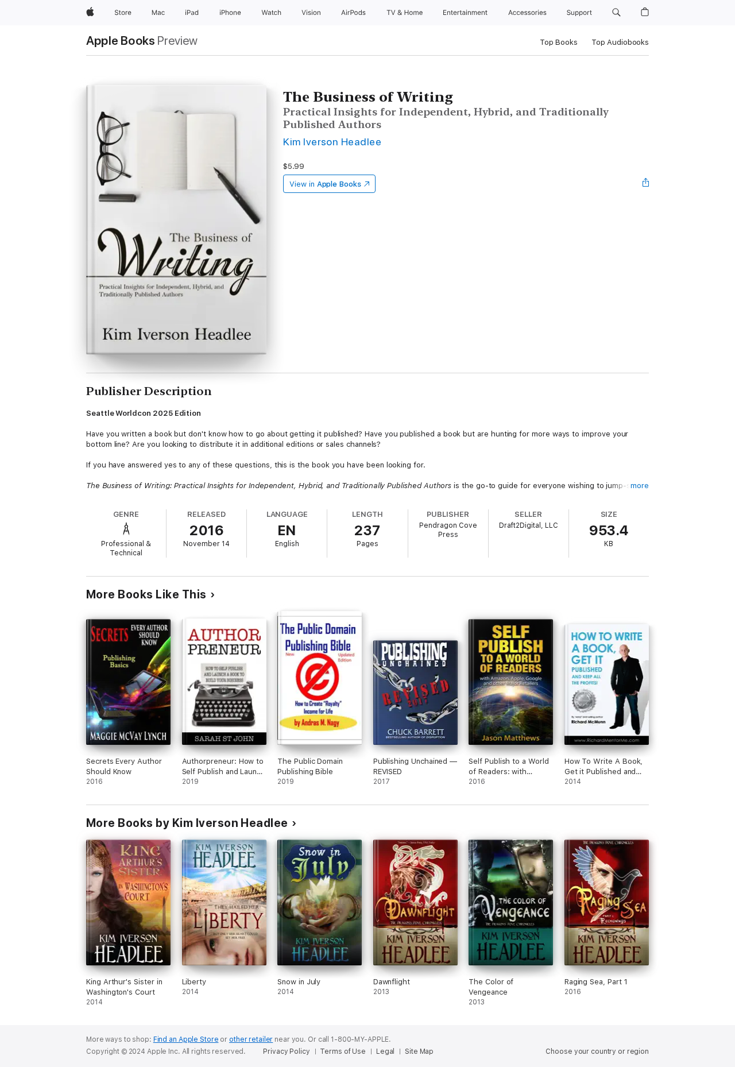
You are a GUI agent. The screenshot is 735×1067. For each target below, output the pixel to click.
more (639, 485)
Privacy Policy (286, 1051)
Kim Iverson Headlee (332, 142)
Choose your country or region (597, 1051)
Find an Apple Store (186, 1039)
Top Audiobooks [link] (620, 42)
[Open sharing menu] (646, 183)
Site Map (419, 1051)
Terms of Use (343, 1051)
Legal (385, 1051)
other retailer (251, 1039)
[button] (616, 12)
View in (325, 184)
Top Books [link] (559, 42)
